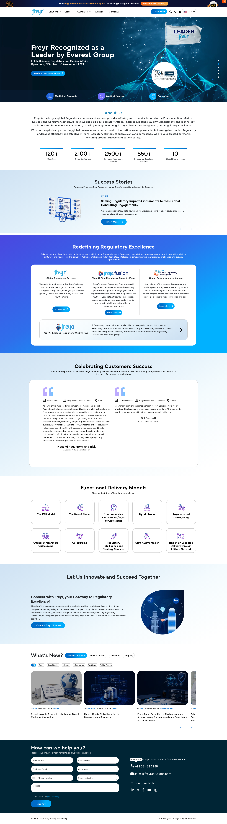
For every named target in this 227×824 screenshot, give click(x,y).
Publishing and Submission (169, 708)
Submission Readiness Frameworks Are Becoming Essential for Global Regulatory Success (159, 717)
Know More (112, 217)
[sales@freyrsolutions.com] (180, 11)
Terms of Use (36, 818)
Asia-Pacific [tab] (157, 759)
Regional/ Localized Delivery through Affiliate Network (181, 546)
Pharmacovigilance (113, 708)
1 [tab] (218, 60)
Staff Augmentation (147, 542)
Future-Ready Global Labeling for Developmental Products (49, 715)
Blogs (41, 665)
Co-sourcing (79, 542)
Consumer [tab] (115, 655)
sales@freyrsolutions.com (152, 773)
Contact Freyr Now (46, 625)
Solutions (53, 11)
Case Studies (53, 665)
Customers (82, 11)
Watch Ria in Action (153, 3)
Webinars (92, 665)
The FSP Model (46, 514)
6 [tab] (218, 77)
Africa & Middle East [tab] (176, 759)
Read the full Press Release (47, 73)
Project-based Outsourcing (181, 515)
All (34, 665)
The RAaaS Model (79, 514)
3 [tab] (218, 67)
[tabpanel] (113, 59)
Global (68, 11)
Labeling (61, 708)
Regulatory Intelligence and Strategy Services (113, 546)
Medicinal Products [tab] (76, 655)
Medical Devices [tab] (97, 655)
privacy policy (53, 796)
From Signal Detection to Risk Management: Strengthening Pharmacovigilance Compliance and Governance (109, 717)
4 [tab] (218, 70)
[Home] (38, 11)
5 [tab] (218, 74)
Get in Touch (159, 11)
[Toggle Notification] (224, 1)
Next (190, 230)
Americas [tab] (136, 759)
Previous (182, 230)
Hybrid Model (147, 514)
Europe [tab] (146, 759)
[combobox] (34, 778)
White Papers (106, 665)
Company (114, 11)
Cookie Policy (62, 818)
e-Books (66, 665)
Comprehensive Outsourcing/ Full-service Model (113, 517)
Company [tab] (128, 655)
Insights (99, 11)
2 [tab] (218, 64)
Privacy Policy (49, 818)
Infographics (79, 665)
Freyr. (177, 818)
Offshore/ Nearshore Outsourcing (45, 544)
